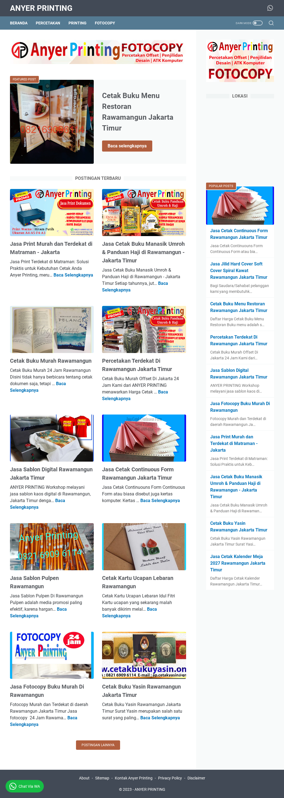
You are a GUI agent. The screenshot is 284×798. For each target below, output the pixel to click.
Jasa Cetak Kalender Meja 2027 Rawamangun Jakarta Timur (237, 563)
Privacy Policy (170, 778)
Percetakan (48, 23)
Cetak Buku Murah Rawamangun (51, 360)
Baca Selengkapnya (73, 275)
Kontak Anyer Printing (134, 778)
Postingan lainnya (98, 745)
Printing (78, 23)
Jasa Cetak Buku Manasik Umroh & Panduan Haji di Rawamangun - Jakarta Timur (143, 252)
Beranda (18, 23)
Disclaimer (196, 778)
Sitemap (102, 778)
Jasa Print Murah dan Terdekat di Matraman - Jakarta (234, 443)
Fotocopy (105, 23)
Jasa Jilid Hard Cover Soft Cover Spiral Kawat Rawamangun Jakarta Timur (238, 270)
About (84, 778)
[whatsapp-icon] (270, 8)
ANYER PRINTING (41, 8)
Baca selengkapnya (130, 146)
